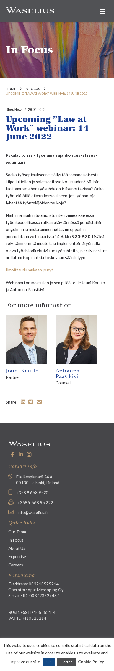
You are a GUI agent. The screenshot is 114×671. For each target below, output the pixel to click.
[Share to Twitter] (30, 401)
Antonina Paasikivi (67, 373)
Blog (9, 109)
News (18, 109)
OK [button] (49, 662)
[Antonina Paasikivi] (76, 339)
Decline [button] (66, 662)
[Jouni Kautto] (26, 339)
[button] (102, 11)
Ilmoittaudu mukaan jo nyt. (30, 269)
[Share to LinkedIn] (23, 401)
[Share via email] (39, 401)
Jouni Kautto (22, 371)
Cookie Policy (91, 661)
